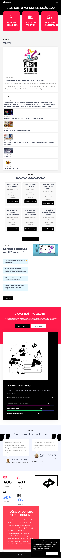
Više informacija (13, 201)
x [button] (58, 540)
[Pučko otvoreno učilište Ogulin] (7, 2)
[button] (29, 467)
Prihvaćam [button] (52, 554)
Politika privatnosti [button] (37, 550)
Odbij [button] (39, 554)
